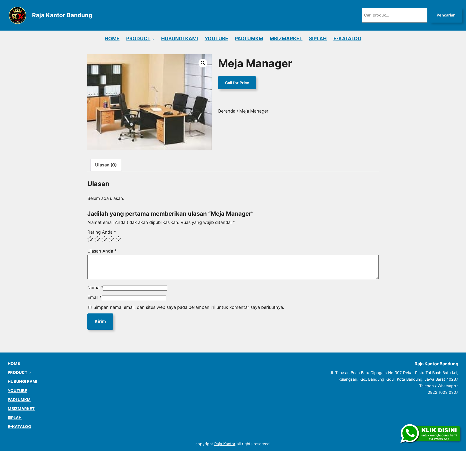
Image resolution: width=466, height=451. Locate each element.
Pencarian (446, 15)
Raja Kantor (224, 443)
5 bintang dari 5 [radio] (118, 239)
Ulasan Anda (101, 251)
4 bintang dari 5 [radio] (111, 239)
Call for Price (237, 82)
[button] (203, 63)
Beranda (226, 111)
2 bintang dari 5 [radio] (97, 239)
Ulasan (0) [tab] (106, 164)
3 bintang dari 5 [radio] (104, 239)
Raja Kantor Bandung (62, 15)
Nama (95, 287)
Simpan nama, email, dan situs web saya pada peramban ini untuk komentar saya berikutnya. (188, 307)
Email (94, 297)
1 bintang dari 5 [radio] (90, 239)
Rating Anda (101, 232)
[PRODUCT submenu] (153, 38)
